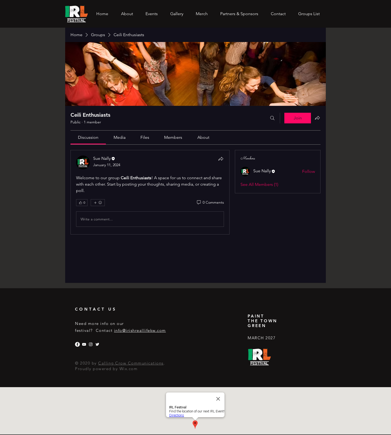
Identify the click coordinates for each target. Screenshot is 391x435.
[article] (150, 192)
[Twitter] (97, 344)
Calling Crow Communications (131, 363)
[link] (88, 137)
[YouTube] (84, 344)
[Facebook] (77, 344)
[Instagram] (90, 344)
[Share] (221, 159)
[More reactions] (98, 202)
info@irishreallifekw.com (140, 330)
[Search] (272, 118)
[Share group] (317, 118)
